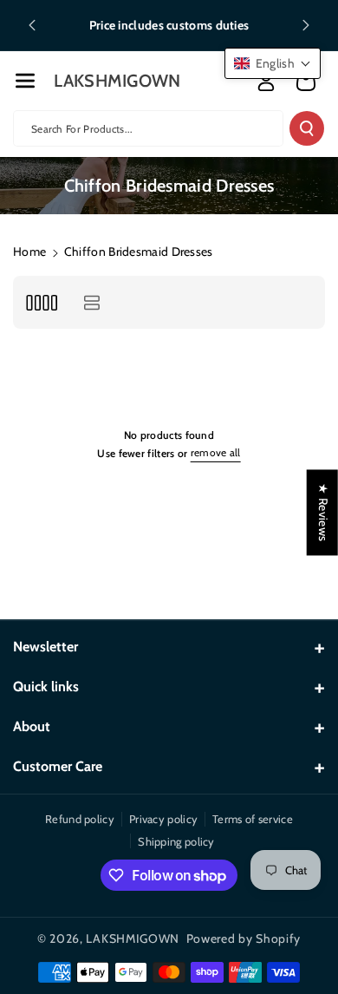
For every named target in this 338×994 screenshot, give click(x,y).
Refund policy (79, 819)
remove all (216, 452)
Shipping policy (176, 841)
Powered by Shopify (244, 938)
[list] (91, 302)
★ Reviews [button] (323, 512)
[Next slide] (306, 25)
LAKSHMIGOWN (132, 938)
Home (29, 251)
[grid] (41, 302)
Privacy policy (163, 819)
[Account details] (266, 81)
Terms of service (252, 819)
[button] (25, 81)
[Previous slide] (32, 25)
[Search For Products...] (306, 128)
